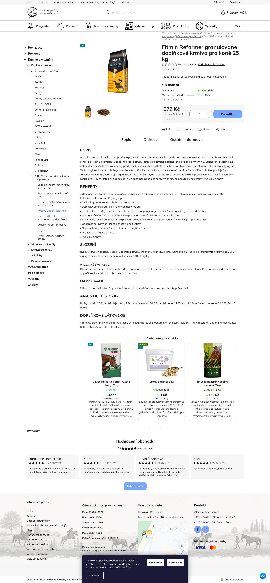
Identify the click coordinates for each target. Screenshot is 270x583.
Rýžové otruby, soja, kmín (52, 210)
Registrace (235, 2)
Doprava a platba (37, 539)
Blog (29, 530)
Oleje (41, 230)
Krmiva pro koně (41, 65)
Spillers (38, 165)
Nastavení (95, 575)
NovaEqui (40, 148)
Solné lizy (36, 255)
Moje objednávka (36, 558)
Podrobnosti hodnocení (211, 64)
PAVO (37, 154)
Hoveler (39, 120)
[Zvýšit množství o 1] (207, 114)
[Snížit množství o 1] (192, 114)
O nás (29, 2)
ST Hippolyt (41, 170)
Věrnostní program (37, 553)
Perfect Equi (41, 159)
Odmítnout (155, 562)
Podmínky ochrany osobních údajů (98, 2)
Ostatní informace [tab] (186, 139)
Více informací (170, 84)
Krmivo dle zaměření (46, 71)
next (241, 384)
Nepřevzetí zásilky (37, 544)
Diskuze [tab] (151, 139)
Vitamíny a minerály (43, 244)
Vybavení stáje (38, 267)
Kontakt (43, 2)
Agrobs (38, 82)
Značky (33, 285)
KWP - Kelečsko (43, 126)
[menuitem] (38, 26)
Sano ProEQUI (42, 104)
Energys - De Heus (45, 109)
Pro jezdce (35, 47)
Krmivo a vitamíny (40, 59)
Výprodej (34, 279)
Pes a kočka (36, 273)
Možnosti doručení (172, 99)
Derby (38, 93)
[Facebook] (197, 529)
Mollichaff (40, 143)
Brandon (39, 87)
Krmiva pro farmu (41, 249)
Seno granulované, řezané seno (53, 195)
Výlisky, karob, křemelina (52, 224)
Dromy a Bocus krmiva (47, 98)
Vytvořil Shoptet (234, 579)
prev (82, 384)
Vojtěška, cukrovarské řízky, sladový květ (54, 186)
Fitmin (38, 115)
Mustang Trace (43, 131)
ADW (37, 76)
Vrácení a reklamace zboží (41, 549)
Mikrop (38, 137)
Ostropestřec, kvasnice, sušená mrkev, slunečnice (52, 218)
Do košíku (227, 114)
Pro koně (34, 53)
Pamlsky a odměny (42, 260)
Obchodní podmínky (64, 2)
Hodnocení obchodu (135, 441)
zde (129, 567)
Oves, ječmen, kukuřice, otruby (51, 237)
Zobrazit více (135, 486)
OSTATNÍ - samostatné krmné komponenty (51, 178)
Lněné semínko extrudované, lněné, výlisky (54, 203)
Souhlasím (175, 562)
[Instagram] (205, 529)
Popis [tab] (126, 139)
